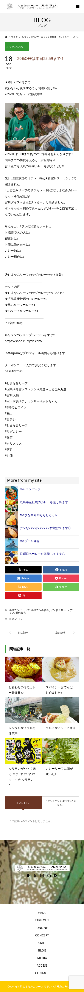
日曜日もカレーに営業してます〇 (42, 554)
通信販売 (21, 613)
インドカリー (58, 610)
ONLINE (42, 928)
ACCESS (42, 965)
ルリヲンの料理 (40, 610)
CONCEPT (42, 935)
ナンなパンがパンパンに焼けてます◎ (45, 528)
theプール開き (30, 541)
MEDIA (42, 958)
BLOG (42, 950)
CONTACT (42, 973)
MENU (42, 913)
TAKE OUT (42, 920)
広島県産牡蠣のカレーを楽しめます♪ (45, 502)
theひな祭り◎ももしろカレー (40, 515)
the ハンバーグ (30, 489)
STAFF (42, 943)
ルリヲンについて (16, 46)
